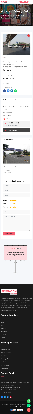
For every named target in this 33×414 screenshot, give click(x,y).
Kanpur (3, 337)
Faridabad (3, 334)
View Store (8, 115)
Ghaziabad (4, 331)
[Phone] (29, 405)
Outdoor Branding (6, 353)
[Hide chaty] (29, 410)
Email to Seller (12, 130)
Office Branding (5, 365)
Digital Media (4, 356)
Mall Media (4, 362)
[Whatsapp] (29, 401)
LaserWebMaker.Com (16, 407)
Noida (2, 322)
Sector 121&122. (10, 167)
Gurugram (3, 328)
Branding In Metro (6, 359)
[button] (27, 140)
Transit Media (4, 368)
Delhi (2, 325)
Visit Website (9, 112)
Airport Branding (5, 349)
